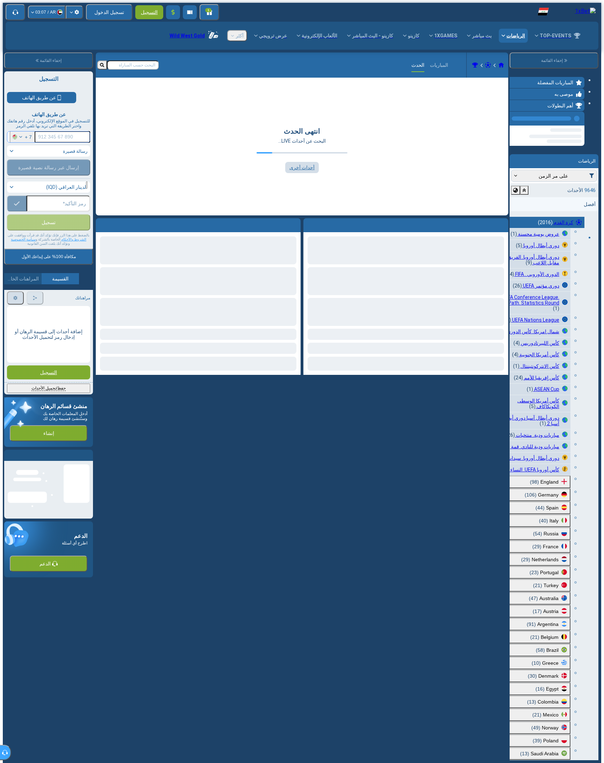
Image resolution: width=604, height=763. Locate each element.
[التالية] (279, 224)
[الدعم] (15, 12)
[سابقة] (517, 117)
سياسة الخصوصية (23, 254)
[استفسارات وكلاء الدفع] (190, 12)
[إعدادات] (74, 12)
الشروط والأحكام (73, 254)
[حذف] (103, 224)
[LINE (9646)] (501, 65)
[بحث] (102, 65)
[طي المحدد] (524, 216)
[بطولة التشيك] (475, 65)
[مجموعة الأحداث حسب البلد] (515, 216)
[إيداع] (173, 12)
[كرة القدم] (488, 65)
